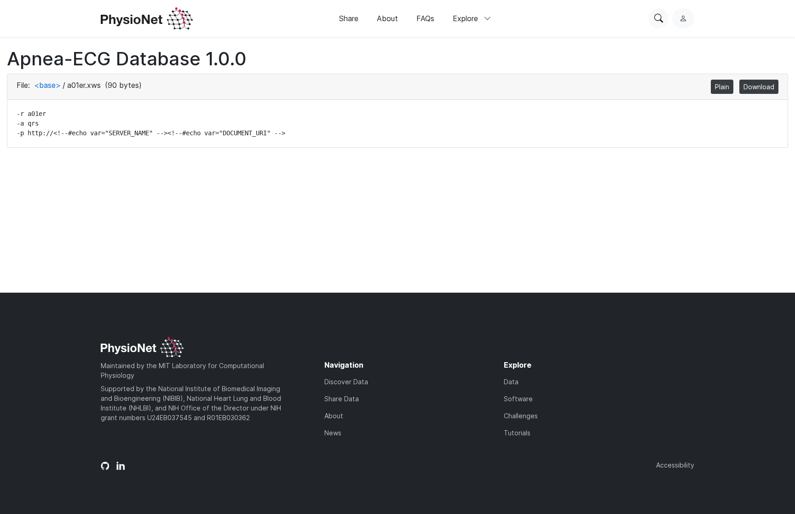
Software (518, 399)
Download (758, 87)
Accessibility (675, 465)
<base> (47, 85)
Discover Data (346, 382)
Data (511, 382)
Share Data (341, 399)
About (387, 18)
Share (348, 18)
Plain (722, 87)
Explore (466, 18)
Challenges (521, 416)
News (332, 433)
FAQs (425, 18)
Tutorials (517, 433)
